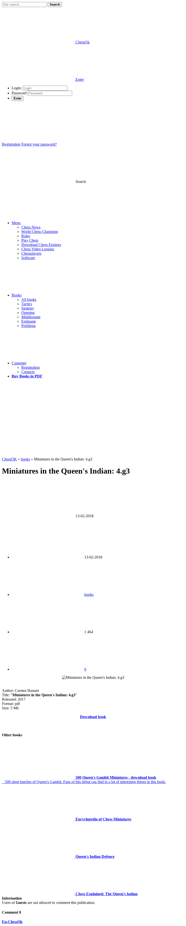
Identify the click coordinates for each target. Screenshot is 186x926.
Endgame (28, 321)
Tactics (26, 304)
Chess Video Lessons (37, 249)
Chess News (30, 227)
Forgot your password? (39, 144)
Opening (28, 313)
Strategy (27, 308)
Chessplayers (31, 253)
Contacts (28, 372)
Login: (17, 88)
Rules (25, 236)
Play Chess (29, 240)
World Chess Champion (39, 231)
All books (28, 299)
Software (28, 258)
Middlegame (30, 317)
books (88, 594)
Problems (28, 326)
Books (17, 295)
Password (19, 93)
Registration (11, 144)
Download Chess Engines (41, 245)
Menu (16, 223)
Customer (19, 363)
